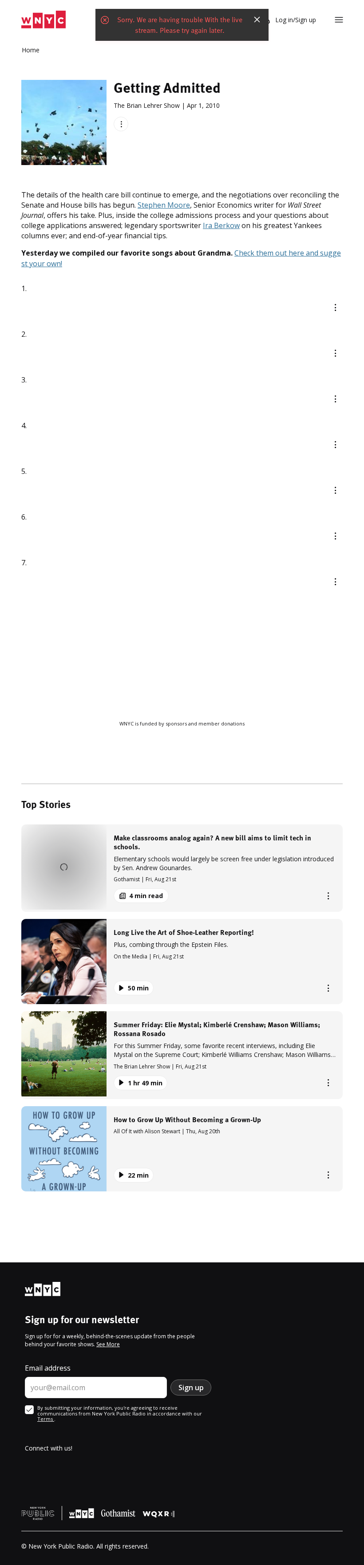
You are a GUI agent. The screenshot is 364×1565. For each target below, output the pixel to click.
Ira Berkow (221, 225)
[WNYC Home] (43, 20)
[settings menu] (339, 19)
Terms (45, 1418)
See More (108, 1344)
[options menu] (121, 124)
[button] (182, 868)
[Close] (257, 19)
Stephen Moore (164, 205)
